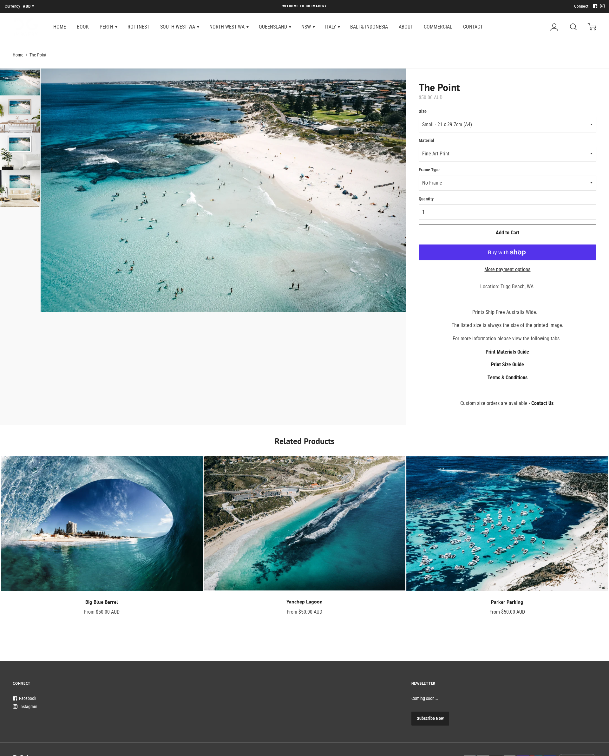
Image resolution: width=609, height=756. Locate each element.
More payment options (507, 269)
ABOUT (406, 27)
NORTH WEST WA (227, 27)
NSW (306, 27)
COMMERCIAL (438, 27)
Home (18, 54)
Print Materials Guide (507, 352)
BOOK (83, 27)
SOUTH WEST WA (178, 27)
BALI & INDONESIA (369, 27)
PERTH (107, 27)
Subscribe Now (430, 718)
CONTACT (473, 27)
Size (423, 111)
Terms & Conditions (507, 378)
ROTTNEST (138, 27)
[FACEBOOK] (594, 6)
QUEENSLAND (273, 27)
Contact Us (542, 403)
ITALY (331, 27)
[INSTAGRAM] (601, 6)
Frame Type (429, 169)
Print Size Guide (507, 365)
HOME (59, 27)
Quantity (426, 198)
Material (426, 140)
